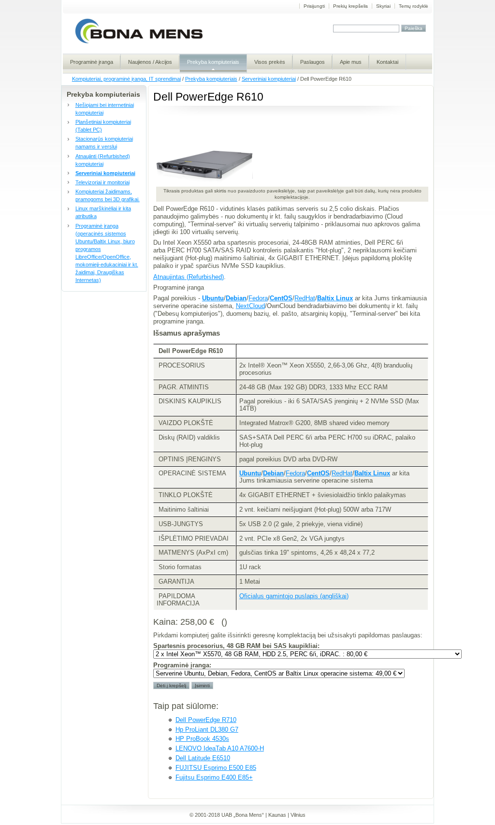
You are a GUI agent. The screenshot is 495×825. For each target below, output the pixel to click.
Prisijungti (314, 6)
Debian (236, 298)
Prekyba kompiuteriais (211, 79)
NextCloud (250, 305)
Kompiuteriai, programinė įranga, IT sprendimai (126, 79)
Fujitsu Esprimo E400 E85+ (214, 777)
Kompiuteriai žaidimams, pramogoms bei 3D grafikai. (107, 195)
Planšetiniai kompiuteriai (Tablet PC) (103, 126)
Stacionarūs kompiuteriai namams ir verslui (104, 142)
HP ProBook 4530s (202, 738)
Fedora (258, 298)
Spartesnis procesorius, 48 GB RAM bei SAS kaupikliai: (236, 645)
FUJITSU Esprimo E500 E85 (215, 767)
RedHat (304, 298)
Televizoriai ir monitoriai (102, 182)
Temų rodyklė (413, 6)
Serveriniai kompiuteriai (269, 79)
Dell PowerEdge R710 (205, 719)
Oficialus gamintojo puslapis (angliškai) (294, 596)
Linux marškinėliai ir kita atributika (103, 212)
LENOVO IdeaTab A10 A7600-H (219, 748)
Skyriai (383, 6)
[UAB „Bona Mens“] (139, 42)
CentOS (281, 298)
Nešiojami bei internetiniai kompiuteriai (104, 109)
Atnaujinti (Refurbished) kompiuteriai (102, 160)
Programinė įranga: (182, 665)
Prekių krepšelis (350, 6)
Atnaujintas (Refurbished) (188, 276)
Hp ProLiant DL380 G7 (206, 729)
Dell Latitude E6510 (202, 758)
